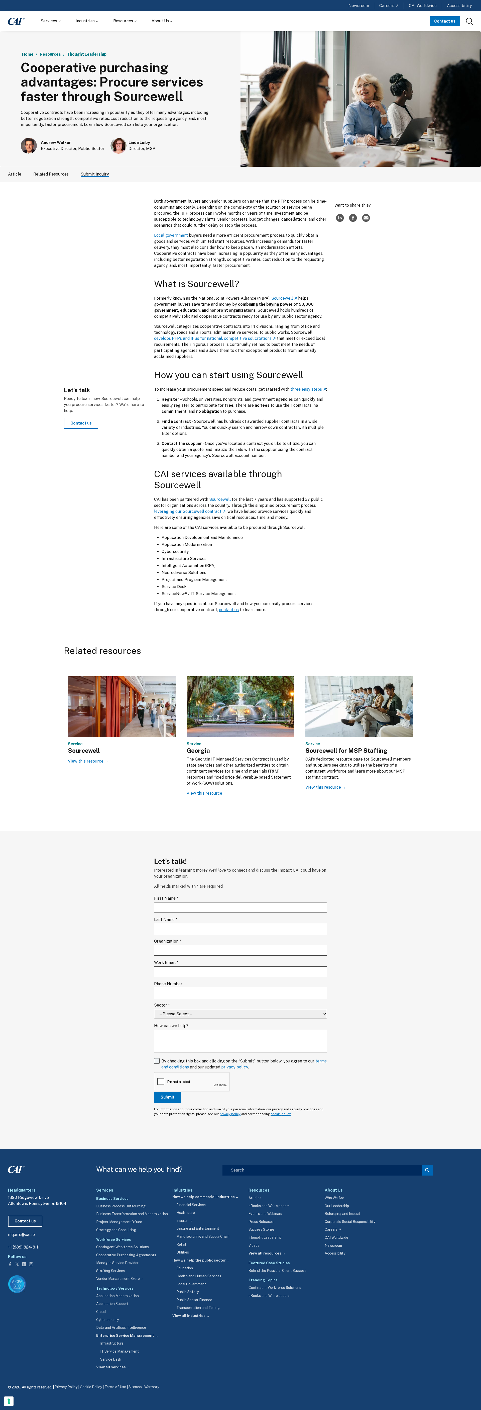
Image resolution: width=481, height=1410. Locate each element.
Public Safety (187, 1292)
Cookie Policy (91, 1387)
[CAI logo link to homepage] (16, 21)
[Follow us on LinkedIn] (24, 1264)
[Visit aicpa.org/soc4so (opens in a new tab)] (17, 1284)
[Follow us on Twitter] (17, 1264)
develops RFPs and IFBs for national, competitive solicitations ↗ (215, 338)
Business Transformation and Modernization (132, 1214)
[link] (469, 21)
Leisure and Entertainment (197, 1228)
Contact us (444, 21)
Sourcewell (220, 499)
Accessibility (459, 5)
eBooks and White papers (269, 1206)
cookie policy (281, 1114)
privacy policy (234, 1067)
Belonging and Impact (342, 1214)
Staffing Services (110, 1271)
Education (184, 1268)
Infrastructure (112, 1343)
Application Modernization (117, 1296)
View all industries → (191, 1316)
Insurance (184, 1221)
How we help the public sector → (201, 1260)
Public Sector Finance (194, 1300)
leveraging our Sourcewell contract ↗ (190, 511)
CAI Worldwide (423, 5)
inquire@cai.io (21, 1234)
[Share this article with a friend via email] (366, 217)
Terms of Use (115, 1387)
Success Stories (262, 1229)
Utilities (182, 1252)
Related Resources (51, 174)
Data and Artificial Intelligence (121, 1327)
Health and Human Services (198, 1276)
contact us (229, 609)
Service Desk (110, 1359)
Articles (255, 1198)
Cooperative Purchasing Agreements (126, 1255)
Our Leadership (337, 1206)
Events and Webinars (265, 1214)
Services (49, 21)
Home (28, 54)
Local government (171, 235)
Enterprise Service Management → (127, 1336)
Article (14, 174)
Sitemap (135, 1387)
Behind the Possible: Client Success (277, 1271)
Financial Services (191, 1205)
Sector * (162, 1005)
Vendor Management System (119, 1279)
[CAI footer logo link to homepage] (16, 1168)
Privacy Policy (66, 1387)
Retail (181, 1244)
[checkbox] (240, 1082)
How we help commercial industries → (205, 1197)
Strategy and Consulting (116, 1230)
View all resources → (267, 1253)
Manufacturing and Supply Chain (202, 1236)
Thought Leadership (86, 54)
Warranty (151, 1387)
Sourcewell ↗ (284, 298)
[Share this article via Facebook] (352, 217)
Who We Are (334, 1198)
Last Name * (165, 919)
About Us (161, 21)
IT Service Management (119, 1351)
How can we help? (171, 1025)
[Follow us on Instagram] (31, 1264)
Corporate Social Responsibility (350, 1222)
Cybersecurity (107, 1320)
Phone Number (168, 983)
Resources (123, 21)
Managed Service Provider (117, 1263)
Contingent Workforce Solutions (122, 1247)
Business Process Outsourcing (121, 1206)
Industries (86, 21)
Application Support (112, 1304)
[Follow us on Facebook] (10, 1264)
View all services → (113, 1367)
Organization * (167, 941)
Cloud (101, 1312)
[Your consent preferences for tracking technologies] (9, 1401)
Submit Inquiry (95, 174)
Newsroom (358, 5)
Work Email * (166, 962)
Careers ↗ (389, 5)
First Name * (166, 898)
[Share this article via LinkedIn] (339, 217)
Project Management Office (119, 1222)
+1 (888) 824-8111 (24, 1247)
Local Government (191, 1284)
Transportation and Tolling (198, 1308)
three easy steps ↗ (308, 389)
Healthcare (185, 1213)
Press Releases (261, 1222)
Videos (254, 1245)
